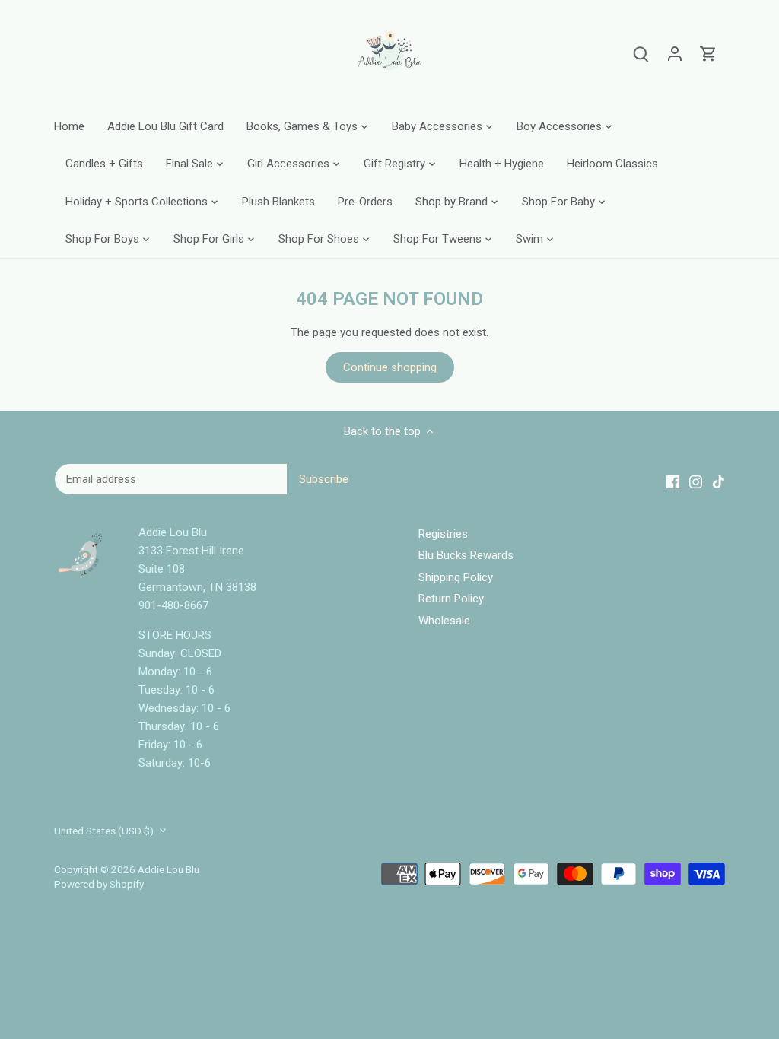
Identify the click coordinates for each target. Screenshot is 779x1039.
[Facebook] (571, 965)
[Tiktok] (617, 965)
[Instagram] (594, 965)
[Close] (727, 839)
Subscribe (675, 918)
